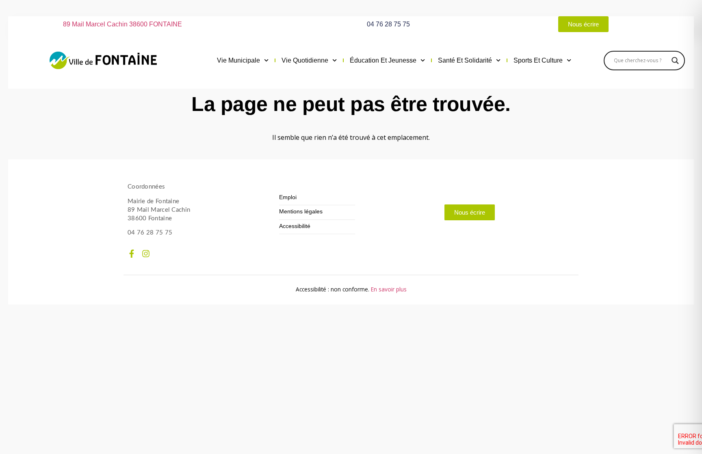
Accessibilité (294, 226)
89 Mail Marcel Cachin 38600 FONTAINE (122, 24)
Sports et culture (538, 60)
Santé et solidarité (465, 60)
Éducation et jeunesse (383, 60)
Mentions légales (301, 211)
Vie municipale (238, 60)
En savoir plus (389, 289)
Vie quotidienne (305, 60)
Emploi (288, 197)
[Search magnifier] (675, 60)
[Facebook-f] (132, 254)
